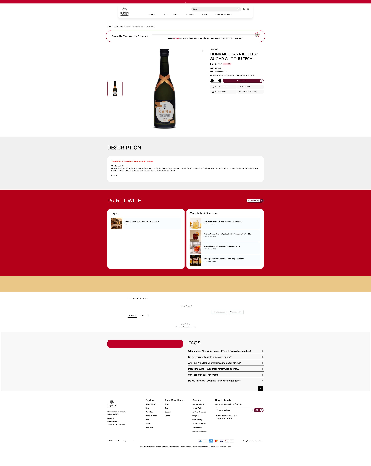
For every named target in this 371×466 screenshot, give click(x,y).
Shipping (195, 416)
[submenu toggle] (157, 15)
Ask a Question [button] (220, 312)
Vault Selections (151, 416)
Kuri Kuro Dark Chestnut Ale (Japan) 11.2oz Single (222, 38)
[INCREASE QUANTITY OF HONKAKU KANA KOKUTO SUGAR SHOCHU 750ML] (219, 80)
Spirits (148, 423)
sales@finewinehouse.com (194, 446)
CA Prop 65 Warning (199, 412)
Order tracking (197, 420)
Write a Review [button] (236, 312)
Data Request (197, 427)
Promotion (149, 412)
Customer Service (198, 404)
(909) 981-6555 (208, 446)
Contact (167, 412)
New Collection (151, 404)
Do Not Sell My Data (199, 423)
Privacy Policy (197, 408)
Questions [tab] (143, 315)
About (167, 404)
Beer (147, 408)
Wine (147, 420)
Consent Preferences (199, 431)
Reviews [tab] (131, 315)
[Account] (244, 9)
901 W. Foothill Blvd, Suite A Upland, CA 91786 (117, 413)
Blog (166, 408)
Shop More (149, 427)
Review (167, 416)
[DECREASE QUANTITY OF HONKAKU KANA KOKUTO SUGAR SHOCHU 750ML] (212, 80)
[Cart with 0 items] (249, 9)
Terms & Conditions (257, 441)
